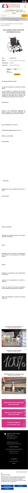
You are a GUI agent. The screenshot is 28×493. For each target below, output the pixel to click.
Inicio (2, 23)
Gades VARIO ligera (5, 25)
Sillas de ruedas (18, 23)
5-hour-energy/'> (17, 60)
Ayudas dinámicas (9, 23)
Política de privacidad (21, 472)
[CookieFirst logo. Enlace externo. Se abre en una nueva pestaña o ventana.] (1, 473)
